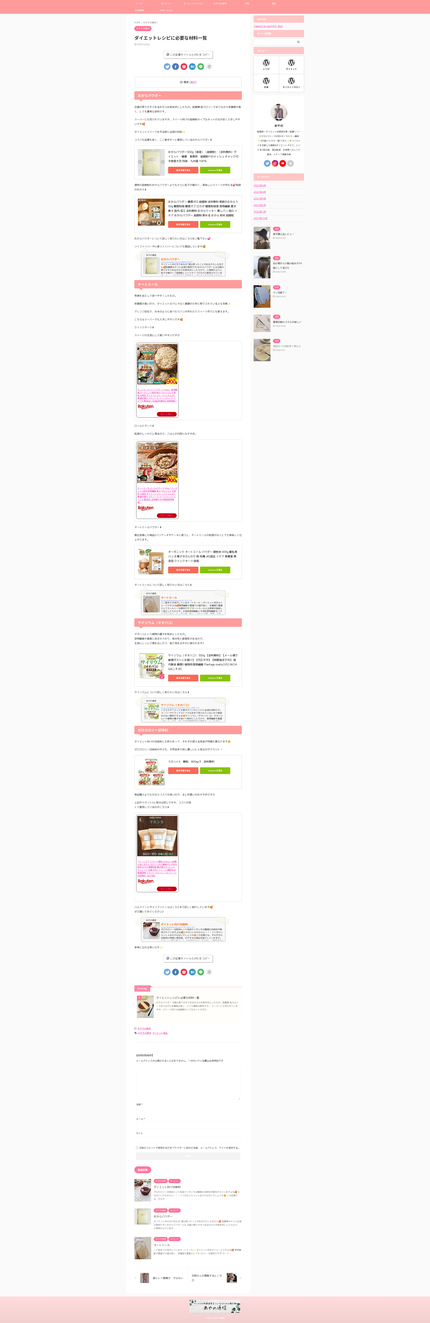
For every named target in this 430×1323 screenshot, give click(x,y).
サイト (139, 1133)
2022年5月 (260, 185)
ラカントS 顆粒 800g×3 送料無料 (191, 761)
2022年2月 (260, 205)
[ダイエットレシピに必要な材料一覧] (192, 66)
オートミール (162, 1245)
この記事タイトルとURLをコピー (190, 54)
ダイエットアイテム (193, 3)
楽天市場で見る (183, 170)
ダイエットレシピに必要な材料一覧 (177, 998)
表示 (193, 82)
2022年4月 (260, 192)
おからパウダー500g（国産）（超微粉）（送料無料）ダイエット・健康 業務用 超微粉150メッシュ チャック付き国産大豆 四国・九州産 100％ (203, 156)
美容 (274, 3)
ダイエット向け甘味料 (167, 1187)
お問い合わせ (166, 10)
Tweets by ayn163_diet (268, 26)
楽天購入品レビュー (283, 234)
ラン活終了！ (280, 292)
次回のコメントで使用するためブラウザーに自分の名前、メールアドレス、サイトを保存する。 (189, 1147)
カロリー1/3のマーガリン (287, 346)
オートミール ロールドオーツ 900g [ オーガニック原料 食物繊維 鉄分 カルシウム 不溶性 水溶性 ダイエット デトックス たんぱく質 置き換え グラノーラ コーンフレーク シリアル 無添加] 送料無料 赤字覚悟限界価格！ (157, 495)
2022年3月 (260, 198)
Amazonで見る (215, 170)
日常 (247, 3)
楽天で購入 (166, 414)
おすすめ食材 (220, 3)
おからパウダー (163, 1216)
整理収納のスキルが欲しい (287, 322)
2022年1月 (260, 211)
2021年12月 (260, 218)
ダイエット (166, 3)
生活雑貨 (139, 10)
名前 (139, 1104)
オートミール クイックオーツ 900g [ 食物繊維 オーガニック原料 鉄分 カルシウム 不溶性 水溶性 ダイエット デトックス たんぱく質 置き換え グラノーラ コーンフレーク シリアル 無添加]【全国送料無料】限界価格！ (157, 395)
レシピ (139, 3)
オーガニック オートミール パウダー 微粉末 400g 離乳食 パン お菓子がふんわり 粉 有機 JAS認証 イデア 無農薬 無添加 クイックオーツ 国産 (203, 556)
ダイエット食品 (160, 1033)
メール (140, 1118)
